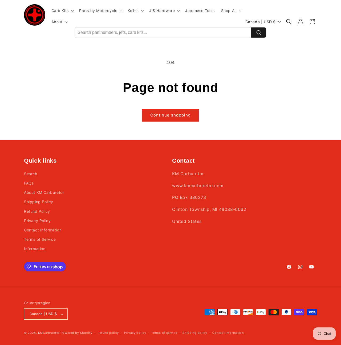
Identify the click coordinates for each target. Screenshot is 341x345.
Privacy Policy (37, 220)
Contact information (227, 333)
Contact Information (43, 230)
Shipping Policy (38, 201)
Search (30, 173)
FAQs (29, 183)
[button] (62, 10)
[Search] (258, 32)
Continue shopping (170, 115)
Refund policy (108, 333)
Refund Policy (37, 211)
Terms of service (164, 333)
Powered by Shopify (76, 333)
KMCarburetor (49, 333)
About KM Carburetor (44, 192)
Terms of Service (40, 239)
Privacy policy (135, 333)
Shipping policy (194, 333)
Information (35, 248)
